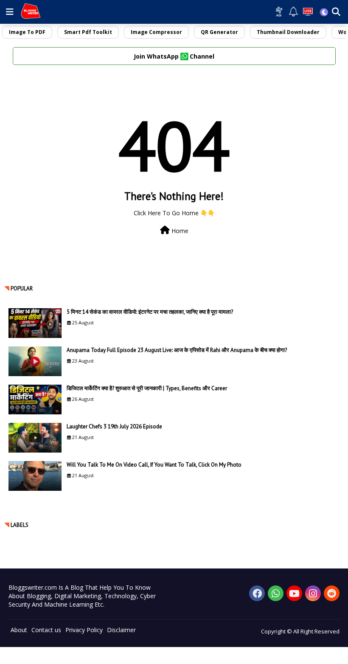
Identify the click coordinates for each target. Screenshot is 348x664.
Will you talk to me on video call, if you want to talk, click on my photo (154, 464)
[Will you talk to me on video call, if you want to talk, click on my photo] (35, 476)
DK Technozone (22, 660)
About (19, 630)
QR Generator (219, 32)
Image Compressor (156, 32)
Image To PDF (27, 32)
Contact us (46, 630)
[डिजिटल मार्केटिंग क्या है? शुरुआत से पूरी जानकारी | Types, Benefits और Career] (35, 399)
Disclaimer (121, 630)
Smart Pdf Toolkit (88, 32)
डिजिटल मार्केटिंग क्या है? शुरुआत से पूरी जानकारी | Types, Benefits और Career (147, 388)
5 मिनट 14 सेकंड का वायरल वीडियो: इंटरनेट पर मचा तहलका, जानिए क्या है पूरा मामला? (150, 311)
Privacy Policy (84, 630)
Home (179, 231)
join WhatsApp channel (174, 56)
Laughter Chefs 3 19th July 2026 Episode (114, 426)
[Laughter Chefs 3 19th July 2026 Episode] (35, 438)
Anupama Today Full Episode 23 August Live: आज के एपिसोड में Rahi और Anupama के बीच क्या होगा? (177, 350)
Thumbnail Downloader (288, 32)
